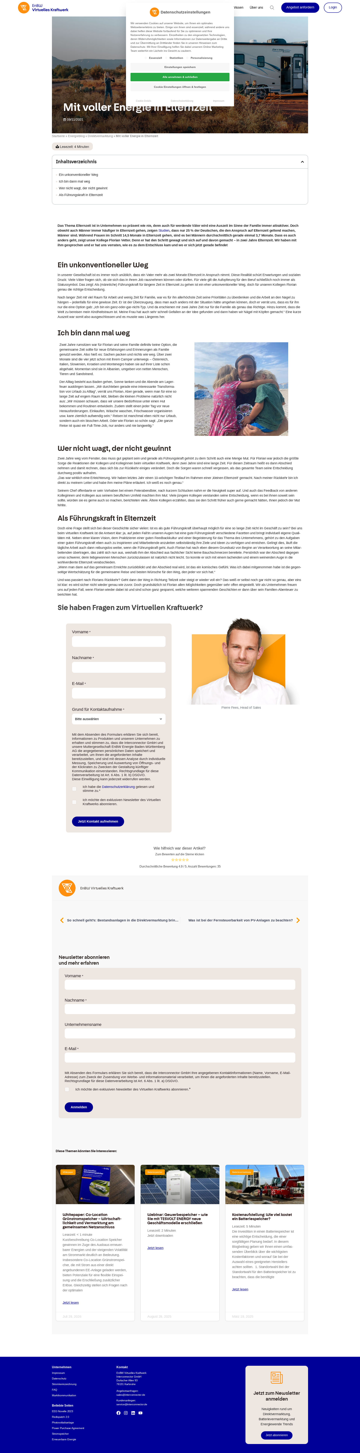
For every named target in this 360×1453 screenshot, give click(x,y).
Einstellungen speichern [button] (180, 67)
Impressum (218, 101)
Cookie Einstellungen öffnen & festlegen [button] (180, 86)
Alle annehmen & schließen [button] (180, 76)
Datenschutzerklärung (182, 101)
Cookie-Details (143, 101)
